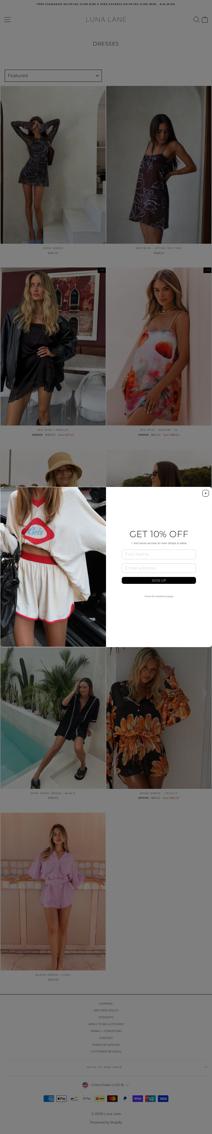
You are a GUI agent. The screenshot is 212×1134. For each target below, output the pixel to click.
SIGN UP (159, 580)
